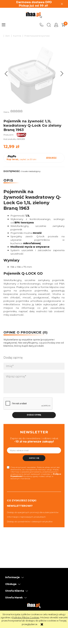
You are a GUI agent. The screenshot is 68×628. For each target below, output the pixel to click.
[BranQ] (24, 135)
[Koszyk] (63, 25)
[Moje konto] (56, 25)
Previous (6, 73)
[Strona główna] (34, 15)
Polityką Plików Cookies (25, 617)
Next (62, 73)
